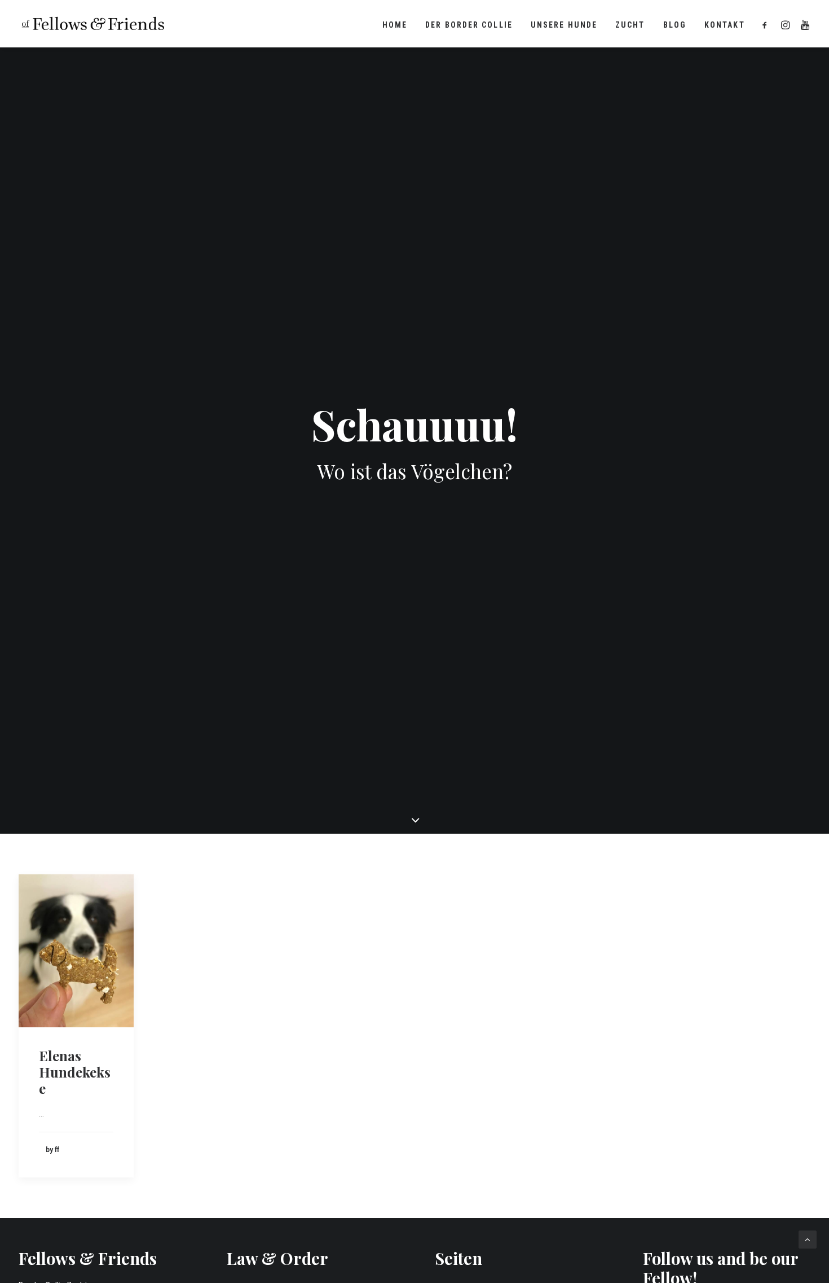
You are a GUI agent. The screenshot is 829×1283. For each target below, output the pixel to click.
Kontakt (724, 24)
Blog (674, 24)
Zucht (630, 24)
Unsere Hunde (564, 24)
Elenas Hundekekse (75, 1071)
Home (394, 24)
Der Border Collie (469, 24)
